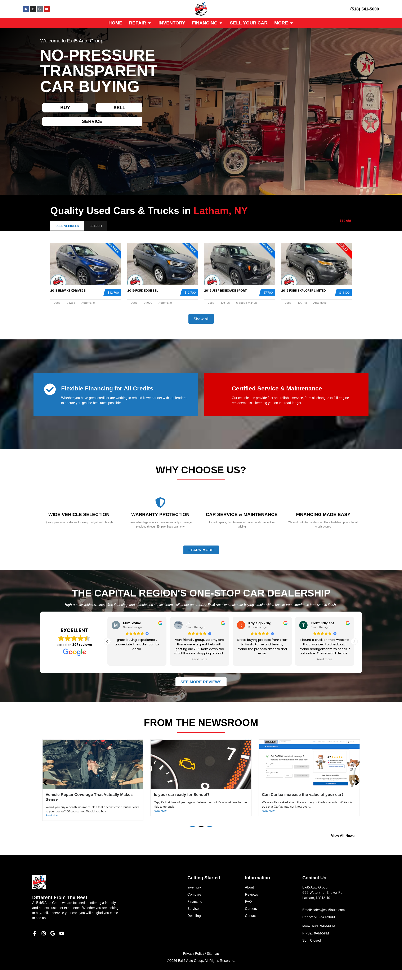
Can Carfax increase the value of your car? (87, 794)
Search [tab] (96, 226)
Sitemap (213, 953)
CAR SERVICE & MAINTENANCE (242, 514)
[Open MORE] (291, 22)
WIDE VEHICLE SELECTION (79, 514)
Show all (201, 319)
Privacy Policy (193, 953)
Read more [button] (137, 659)
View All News (342, 836)
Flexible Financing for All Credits (107, 388)
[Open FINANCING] (221, 22)
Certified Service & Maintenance (277, 388)
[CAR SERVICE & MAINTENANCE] (242, 502)
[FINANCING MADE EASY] (323, 502)
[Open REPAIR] (149, 22)
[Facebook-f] (34, 933)
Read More (52, 810)
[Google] (40, 9)
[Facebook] (26, 9)
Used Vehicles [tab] (67, 226)
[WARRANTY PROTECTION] (160, 502)
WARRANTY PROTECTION (160, 514)
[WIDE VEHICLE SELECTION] (79, 502)
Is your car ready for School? (290, 794)
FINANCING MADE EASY (323, 514)
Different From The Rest (59, 897)
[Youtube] (47, 9)
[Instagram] (33, 9)
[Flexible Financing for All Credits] (50, 389)
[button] (107, 641)
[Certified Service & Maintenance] (221, 389)
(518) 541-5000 (364, 9)
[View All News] (360, 836)
